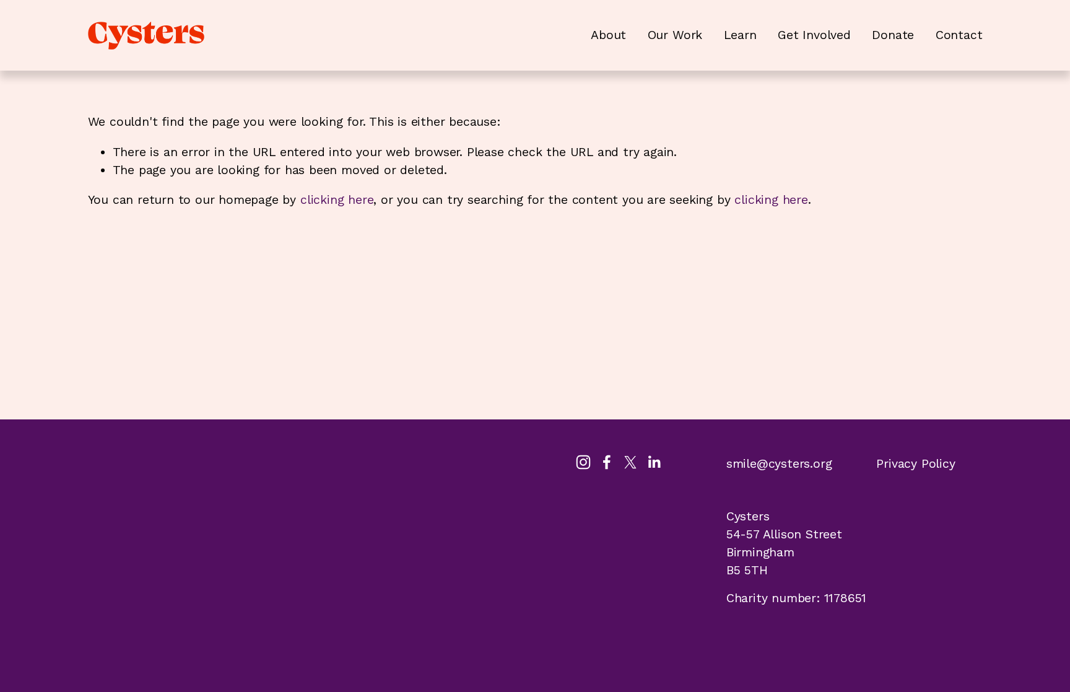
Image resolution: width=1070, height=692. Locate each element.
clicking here (336, 200)
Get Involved (814, 35)
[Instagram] (583, 462)
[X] (630, 462)
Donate (893, 35)
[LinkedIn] (653, 462)
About (608, 35)
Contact (959, 35)
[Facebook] (606, 462)
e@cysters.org (791, 464)
